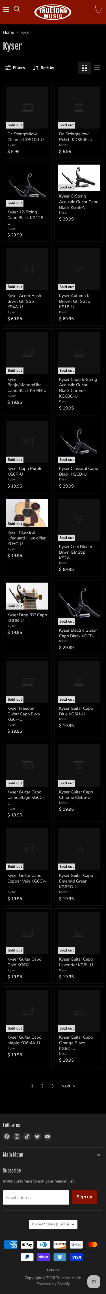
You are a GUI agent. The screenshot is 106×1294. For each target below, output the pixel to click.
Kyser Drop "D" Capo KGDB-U (27, 617)
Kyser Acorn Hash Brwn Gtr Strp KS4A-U (24, 301)
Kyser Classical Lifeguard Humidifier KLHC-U (26, 538)
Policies (53, 1270)
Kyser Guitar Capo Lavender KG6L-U (76, 962)
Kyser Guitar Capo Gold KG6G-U (24, 962)
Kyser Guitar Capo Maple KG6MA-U (24, 1040)
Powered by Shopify (53, 1283)
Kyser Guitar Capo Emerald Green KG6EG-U (76, 881)
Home (8, 32)
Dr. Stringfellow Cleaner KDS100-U (25, 136)
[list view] (97, 68)
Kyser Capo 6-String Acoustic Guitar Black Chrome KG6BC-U (78, 388)
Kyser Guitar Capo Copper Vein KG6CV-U (27, 881)
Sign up (84, 1197)
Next (66, 1086)
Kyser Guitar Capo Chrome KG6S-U (76, 795)
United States (50, 1224)
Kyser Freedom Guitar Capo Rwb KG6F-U (23, 713)
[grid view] (84, 68)
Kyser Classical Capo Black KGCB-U (78, 471)
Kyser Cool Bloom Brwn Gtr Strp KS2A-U (75, 552)
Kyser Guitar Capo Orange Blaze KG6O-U (76, 1042)
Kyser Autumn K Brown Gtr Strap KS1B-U (74, 301)
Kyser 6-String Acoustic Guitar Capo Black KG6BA (78, 201)
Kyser (11, 145)
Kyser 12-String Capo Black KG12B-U (26, 217)
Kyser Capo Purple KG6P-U (24, 471)
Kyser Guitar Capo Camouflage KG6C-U (25, 797)
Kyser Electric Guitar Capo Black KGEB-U (78, 633)
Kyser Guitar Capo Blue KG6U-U (76, 711)
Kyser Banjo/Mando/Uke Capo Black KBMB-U (27, 385)
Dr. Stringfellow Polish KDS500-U (75, 136)
